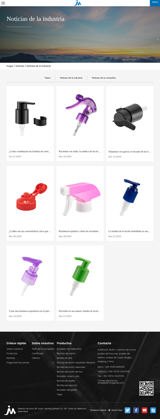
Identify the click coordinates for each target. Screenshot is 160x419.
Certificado (38, 353)
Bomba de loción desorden (71, 367)
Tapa (59, 394)
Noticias (20, 66)
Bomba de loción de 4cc (70, 371)
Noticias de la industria (71, 78)
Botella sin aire (64, 358)
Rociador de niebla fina (69, 348)
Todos (47, 78)
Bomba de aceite (66, 380)
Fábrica (36, 358)
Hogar (10, 66)
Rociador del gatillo (67, 389)
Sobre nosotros (15, 348)
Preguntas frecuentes (18, 362)
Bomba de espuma (67, 385)
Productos (12, 353)
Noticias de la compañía (104, 78)
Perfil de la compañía (43, 348)
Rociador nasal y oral (68, 376)
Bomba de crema (66, 353)
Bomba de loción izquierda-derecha (76, 362)
